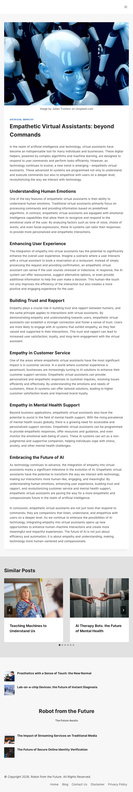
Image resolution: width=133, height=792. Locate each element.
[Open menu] (125, 7)
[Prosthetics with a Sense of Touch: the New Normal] (9, 676)
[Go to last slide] (9, 610)
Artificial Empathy (22, 119)
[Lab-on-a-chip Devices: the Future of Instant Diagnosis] (9, 690)
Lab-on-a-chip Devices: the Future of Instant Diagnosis (57, 687)
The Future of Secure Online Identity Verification (52, 749)
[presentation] (33, 598)
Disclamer (97, 784)
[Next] (123, 610)
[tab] (59, 645)
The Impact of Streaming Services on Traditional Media (57, 735)
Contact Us (79, 784)
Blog (65, 784)
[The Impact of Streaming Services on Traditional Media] (9, 738)
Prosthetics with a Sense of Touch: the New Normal (54, 673)
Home (54, 784)
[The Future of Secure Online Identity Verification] (9, 752)
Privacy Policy (117, 784)
